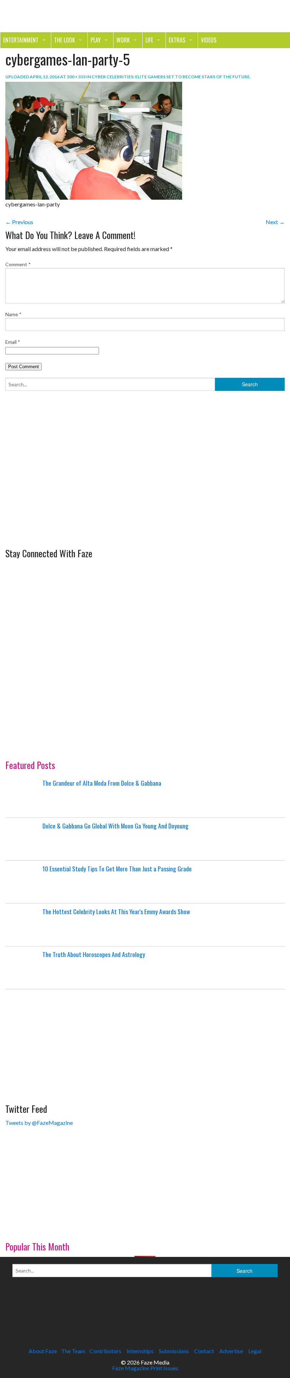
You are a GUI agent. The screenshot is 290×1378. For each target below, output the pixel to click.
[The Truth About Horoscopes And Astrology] (23, 967)
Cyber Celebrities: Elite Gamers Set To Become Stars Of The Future (171, 76)
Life (149, 40)
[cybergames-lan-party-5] (93, 140)
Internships (140, 1351)
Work (123, 40)
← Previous (19, 221)
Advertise (231, 1351)
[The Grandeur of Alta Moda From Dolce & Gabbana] (23, 796)
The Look (64, 40)
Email (12, 342)
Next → (275, 221)
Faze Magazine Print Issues (145, 1368)
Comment (18, 264)
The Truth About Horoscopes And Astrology (93, 954)
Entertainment (21, 40)
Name (13, 314)
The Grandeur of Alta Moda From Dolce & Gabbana (101, 782)
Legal (254, 1351)
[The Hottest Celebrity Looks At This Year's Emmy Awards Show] (23, 925)
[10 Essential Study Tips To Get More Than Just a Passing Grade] (23, 882)
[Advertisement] (58, 495)
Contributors (105, 1351)
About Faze (43, 1351)
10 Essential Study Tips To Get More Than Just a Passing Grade (117, 868)
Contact (204, 1351)
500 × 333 (76, 76)
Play (96, 40)
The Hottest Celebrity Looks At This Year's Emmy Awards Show (116, 911)
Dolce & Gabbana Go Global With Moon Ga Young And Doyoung (115, 825)
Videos (208, 40)
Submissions (174, 1351)
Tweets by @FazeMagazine (39, 1122)
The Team (73, 1351)
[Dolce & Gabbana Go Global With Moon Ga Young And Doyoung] (23, 839)
